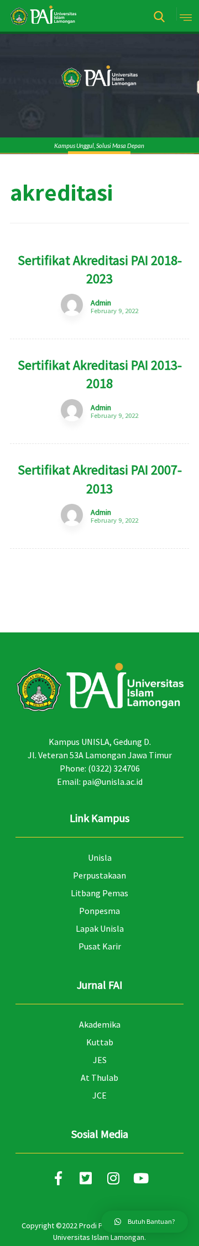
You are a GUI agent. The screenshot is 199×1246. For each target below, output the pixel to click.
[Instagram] (113, 1178)
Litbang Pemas (99, 892)
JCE (99, 1095)
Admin (101, 302)
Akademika (100, 1024)
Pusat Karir (99, 946)
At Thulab (99, 1077)
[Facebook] (58, 1178)
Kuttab (99, 1042)
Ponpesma (99, 910)
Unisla (100, 857)
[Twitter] (86, 1178)
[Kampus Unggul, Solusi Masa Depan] (43, 15)
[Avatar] (72, 305)
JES (100, 1059)
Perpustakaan (99, 875)
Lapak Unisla (100, 928)
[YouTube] (141, 1178)
